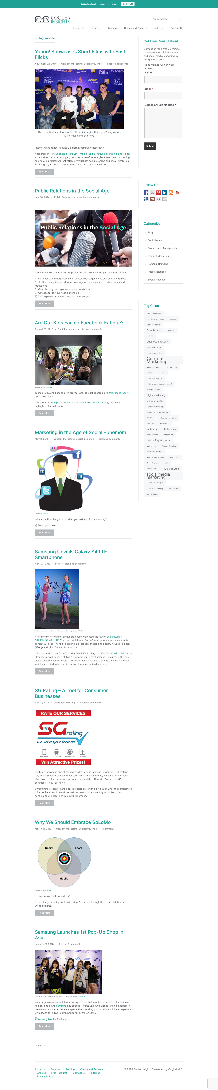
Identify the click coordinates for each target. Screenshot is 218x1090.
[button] (109, 531)
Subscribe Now (109, 557)
